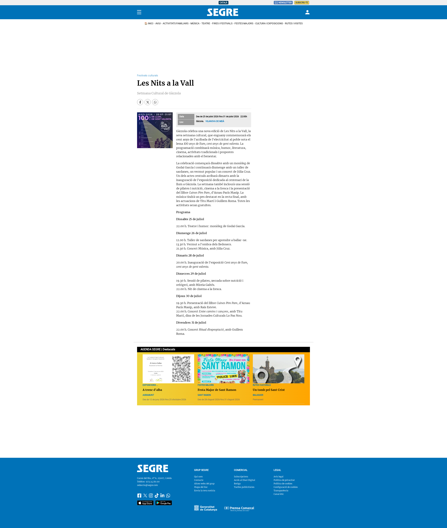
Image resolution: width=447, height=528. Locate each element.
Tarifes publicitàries (244, 487)
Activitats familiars (175, 23)
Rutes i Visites (294, 23)
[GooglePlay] (163, 502)
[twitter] (148, 102)
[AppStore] (145, 502)
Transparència (281, 490)
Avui (158, 23)
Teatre (205, 23)
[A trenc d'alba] (168, 368)
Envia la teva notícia (204, 490)
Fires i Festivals (222, 23)
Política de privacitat (284, 480)
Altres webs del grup (204, 483)
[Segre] (222, 12)
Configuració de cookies (286, 487)
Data (181, 116)
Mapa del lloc (201, 487)
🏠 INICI (148, 23)
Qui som (198, 476)
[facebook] (140, 102)
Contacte (198, 480)
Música (194, 23)
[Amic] (205, 508)
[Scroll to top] (439, 520)
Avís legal (278, 476)
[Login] (307, 12)
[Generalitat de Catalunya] (239, 508)
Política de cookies (283, 483)
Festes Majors (244, 23)
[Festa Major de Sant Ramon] (223, 368)
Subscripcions (241, 476)
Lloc (181, 122)
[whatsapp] (155, 102)
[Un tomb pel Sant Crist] (278, 368)
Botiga (237, 483)
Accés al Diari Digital (244, 480)
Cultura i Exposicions (269, 23)
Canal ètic (279, 494)
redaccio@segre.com (147, 485)
